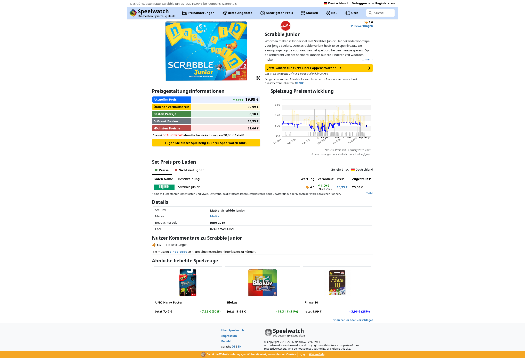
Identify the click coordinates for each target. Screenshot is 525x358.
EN (240, 346)
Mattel (215, 216)
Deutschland (338, 3)
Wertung (308, 179)
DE (233, 346)
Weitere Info (316, 354)
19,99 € (342, 187)
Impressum (229, 336)
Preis (340, 179)
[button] (258, 77)
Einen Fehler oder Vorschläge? (352, 320)
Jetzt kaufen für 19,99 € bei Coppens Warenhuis (319, 68)
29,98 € (357, 187)
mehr (369, 59)
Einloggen (359, 3)
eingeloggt (178, 251)
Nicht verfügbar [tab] (191, 170)
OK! (302, 354)
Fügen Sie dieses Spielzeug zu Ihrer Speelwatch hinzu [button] (206, 143)
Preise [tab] (164, 170)
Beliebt (226, 341)
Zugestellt (360, 179)
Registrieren (385, 3)
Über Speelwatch (232, 330)
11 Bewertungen (361, 26)
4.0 (312, 187)
